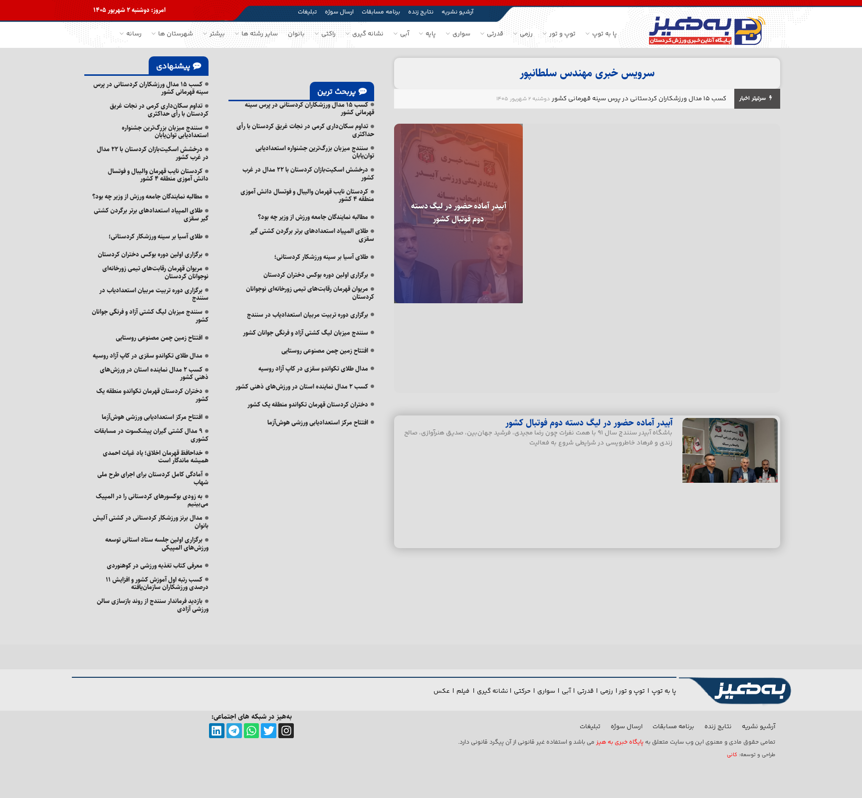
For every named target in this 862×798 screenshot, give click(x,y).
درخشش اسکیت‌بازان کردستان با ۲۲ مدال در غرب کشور (308, 174)
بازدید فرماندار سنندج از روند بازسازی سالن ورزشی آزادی (153, 605)
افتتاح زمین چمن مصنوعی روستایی (324, 351)
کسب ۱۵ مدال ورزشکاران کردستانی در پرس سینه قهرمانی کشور (639, 99)
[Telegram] (234, 731)
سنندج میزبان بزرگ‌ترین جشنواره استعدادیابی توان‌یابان (314, 152)
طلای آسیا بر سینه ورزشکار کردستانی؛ (321, 257)
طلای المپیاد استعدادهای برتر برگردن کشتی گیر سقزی (312, 235)
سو (550, 691)
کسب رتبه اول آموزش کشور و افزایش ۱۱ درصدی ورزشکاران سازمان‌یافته (157, 584)
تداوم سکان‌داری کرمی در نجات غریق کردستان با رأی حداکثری (305, 130)
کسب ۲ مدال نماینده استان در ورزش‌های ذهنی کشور (301, 387)
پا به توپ (663, 691)
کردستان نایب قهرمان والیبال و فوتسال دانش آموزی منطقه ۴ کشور (307, 195)
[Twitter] (268, 731)
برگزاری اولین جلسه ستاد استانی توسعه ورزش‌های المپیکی (157, 544)
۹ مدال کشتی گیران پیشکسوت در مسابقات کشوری (151, 435)
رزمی (606, 691)
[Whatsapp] (251, 731)
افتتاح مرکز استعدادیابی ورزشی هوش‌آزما (317, 422)
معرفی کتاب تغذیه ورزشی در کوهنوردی (155, 566)
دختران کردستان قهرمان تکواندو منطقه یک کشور (307, 404)
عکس (441, 691)
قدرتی (585, 691)
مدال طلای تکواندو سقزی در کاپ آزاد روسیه (313, 369)
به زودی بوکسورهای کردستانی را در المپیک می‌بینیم (152, 500)
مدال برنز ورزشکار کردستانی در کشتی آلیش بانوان (151, 522)
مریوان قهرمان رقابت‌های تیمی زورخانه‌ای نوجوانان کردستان (310, 293)
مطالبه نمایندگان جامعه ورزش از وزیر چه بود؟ (313, 217)
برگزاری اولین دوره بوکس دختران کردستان (315, 275)
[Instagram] (286, 731)
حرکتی (522, 691)
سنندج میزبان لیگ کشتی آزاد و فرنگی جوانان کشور (305, 333)
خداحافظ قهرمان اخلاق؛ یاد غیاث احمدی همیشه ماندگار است (156, 457)
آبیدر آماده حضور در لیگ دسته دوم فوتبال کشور (458, 212)
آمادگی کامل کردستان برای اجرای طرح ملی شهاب (153, 478)
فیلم (463, 691)
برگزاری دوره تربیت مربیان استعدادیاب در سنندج (307, 315)
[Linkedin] (216, 731)
